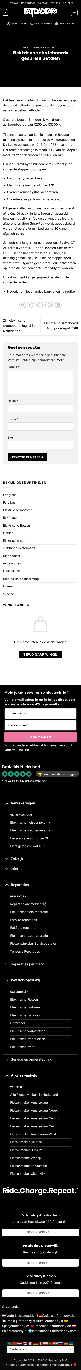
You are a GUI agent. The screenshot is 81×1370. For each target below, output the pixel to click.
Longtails (9, 495)
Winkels (56, 3)
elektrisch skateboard (19, 548)
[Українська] (71, 1343)
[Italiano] (40, 1343)
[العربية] (9, 1343)
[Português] (50, 1343)
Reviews (13, 3)
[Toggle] (7, 803)
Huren (7, 586)
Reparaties (28, 3)
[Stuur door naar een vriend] (44, 305)
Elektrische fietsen (16, 525)
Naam (13, 400)
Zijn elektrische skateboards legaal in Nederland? (19, 325)
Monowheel (11, 556)
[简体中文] (14, 1343)
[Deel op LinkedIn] (58, 305)
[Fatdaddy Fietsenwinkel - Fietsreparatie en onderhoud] (40, 13)
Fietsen (8, 533)
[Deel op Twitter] (37, 305)
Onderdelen (11, 571)
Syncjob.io (65, 1364)
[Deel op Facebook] (30, 305)
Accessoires (12, 563)
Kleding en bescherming (21, 579)
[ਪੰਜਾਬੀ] (55, 1343)
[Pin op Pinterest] (51, 305)
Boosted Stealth (55, 248)
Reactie (14, 366)
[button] (5, 13)
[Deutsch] (35, 1343)
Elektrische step (14, 541)
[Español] (66, 1343)
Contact (43, 3)
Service (8, 594)
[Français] (30, 1343)
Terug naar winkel (40, 654)
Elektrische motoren (17, 510)
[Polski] (45, 1343)
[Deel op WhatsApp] (22, 305)
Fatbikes (9, 502)
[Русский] (61, 1343)
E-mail (13, 419)
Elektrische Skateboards (40, 47)
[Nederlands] (20, 1343)
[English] (25, 1343)
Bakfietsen (10, 518)
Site (10, 437)
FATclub (68, 3)
